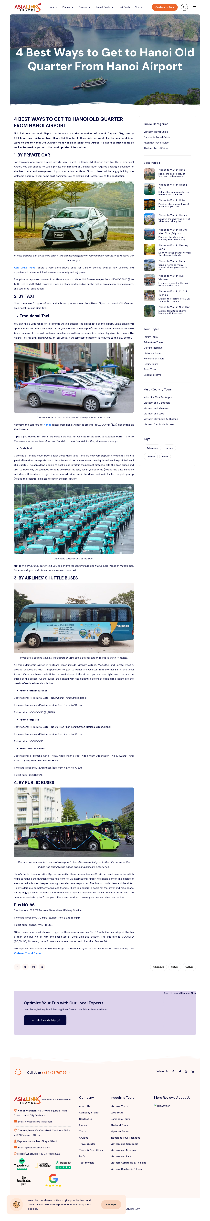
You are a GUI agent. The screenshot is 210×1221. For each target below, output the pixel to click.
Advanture (158, 966)
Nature (169, 447)
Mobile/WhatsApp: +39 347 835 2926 (38, 1153)
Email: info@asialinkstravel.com (35, 1121)
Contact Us (86, 1119)
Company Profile (88, 1112)
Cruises (83, 1137)
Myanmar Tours (120, 1131)
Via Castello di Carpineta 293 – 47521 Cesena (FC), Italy (42, 1133)
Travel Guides (87, 1144)
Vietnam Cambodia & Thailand (161, 419)
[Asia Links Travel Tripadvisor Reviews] (22, 1164)
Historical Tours (152, 353)
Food (165, 456)
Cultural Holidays (153, 347)
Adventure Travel (153, 342)
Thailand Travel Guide (156, 148)
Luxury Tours (151, 364)
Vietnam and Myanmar (156, 408)
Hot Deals (124, 7)
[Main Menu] (194, 7)
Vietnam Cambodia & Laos (159, 424)
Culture (151, 456)
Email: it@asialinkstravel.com (34, 1147)
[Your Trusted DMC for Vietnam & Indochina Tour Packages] (27, 7)
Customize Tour (164, 7)
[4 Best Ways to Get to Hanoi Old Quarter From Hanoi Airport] (17, 967)
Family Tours (151, 337)
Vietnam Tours (119, 1106)
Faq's (82, 1156)
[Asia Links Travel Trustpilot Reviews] (63, 1162)
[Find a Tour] (184, 7)
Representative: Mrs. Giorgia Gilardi (37, 1141)
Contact (140, 7)
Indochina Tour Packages (158, 397)
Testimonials (86, 1162)
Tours (82, 1131)
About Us (84, 1106)
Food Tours (150, 369)
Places (83, 1125)
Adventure (152, 447)
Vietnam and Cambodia (157, 402)
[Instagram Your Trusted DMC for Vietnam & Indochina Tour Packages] (186, 1071)
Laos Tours (117, 1112)
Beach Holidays (152, 375)
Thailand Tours (119, 1125)
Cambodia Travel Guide (157, 137)
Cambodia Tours (120, 1119)
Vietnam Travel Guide (156, 131)
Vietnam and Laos (154, 413)
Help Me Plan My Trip (43, 1020)
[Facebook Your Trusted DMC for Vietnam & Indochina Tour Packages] (173, 1071)
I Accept (111, 1204)
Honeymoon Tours (154, 358)
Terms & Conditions (91, 1150)
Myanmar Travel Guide (156, 142)
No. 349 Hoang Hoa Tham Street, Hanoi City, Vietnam (40, 1113)
